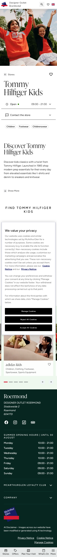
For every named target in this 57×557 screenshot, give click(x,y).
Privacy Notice (26, 537)
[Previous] (43, 382)
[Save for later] (51, 74)
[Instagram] (15, 422)
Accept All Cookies (28, 327)
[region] (28, 278)
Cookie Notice (45, 537)
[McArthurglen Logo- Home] (4, 4)
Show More (13, 190)
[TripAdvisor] (32, 422)
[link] (17, 4)
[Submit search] (41, 4)
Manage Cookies (43, 542)
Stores (11, 74)
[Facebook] (6, 422)
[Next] (51, 382)
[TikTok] (24, 422)
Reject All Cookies (28, 319)
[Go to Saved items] (48, 4)
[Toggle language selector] (53, 4)
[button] (49, 364)
